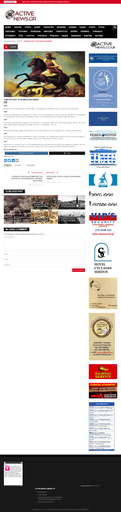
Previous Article (37, 173)
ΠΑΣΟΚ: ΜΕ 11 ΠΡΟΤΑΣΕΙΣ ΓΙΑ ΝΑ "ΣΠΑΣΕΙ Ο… (101, 429)
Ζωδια (21, 485)
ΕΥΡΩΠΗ (28, 27)
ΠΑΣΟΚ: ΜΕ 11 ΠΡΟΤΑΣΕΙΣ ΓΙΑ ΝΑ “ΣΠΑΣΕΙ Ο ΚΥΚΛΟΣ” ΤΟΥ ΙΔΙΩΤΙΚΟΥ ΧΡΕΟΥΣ (45, 2)
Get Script (96, 450)
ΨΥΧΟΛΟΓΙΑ (42, 36)
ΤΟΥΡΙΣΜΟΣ (22, 31)
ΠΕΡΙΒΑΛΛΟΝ (36, 31)
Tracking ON (107, 450)
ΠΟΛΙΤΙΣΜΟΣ (10, 31)
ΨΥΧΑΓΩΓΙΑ (54, 36)
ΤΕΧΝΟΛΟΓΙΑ (97, 31)
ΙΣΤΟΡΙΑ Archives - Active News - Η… (99, 438)
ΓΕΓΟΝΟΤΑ (17, 165)
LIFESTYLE (30, 36)
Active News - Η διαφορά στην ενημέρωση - (100, 411)
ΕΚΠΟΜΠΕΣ (85, 31)
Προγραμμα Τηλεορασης (86, 485)
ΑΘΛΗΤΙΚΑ (88, 36)
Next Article (50, 173)
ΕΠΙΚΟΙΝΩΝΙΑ (42, 492)
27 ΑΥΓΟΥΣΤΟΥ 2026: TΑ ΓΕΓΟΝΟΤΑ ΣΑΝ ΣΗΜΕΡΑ (14, 219)
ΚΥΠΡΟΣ (92, 27)
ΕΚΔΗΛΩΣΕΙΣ (76, 36)
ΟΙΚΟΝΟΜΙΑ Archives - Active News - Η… (100, 416)
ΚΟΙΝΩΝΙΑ (72, 27)
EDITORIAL (99, 36)
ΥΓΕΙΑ (21, 36)
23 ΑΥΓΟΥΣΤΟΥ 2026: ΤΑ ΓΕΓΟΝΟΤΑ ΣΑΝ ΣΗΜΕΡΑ (68, 219)
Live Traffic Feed (102, 404)
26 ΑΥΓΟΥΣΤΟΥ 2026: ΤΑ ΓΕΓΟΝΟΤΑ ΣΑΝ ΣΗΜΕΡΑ (41, 205)
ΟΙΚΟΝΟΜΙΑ (61, 27)
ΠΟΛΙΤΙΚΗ (18, 27)
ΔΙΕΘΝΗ (37, 27)
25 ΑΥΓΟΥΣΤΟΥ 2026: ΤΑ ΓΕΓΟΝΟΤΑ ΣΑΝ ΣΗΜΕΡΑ (68, 205)
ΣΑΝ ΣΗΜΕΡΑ (30, 165)
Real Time (101, 450)
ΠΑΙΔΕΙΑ (65, 36)
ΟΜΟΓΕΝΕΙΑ (48, 31)
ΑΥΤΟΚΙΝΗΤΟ (10, 36)
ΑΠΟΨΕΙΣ (74, 31)
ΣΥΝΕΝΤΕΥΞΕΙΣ (61, 31)
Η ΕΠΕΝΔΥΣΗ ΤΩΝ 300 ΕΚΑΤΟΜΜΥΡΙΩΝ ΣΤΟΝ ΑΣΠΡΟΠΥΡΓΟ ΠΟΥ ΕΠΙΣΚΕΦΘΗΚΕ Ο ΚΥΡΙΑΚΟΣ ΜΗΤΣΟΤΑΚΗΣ (27, 179)
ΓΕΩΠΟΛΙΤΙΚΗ (48, 27)
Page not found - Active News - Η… (98, 408)
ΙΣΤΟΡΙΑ (101, 27)
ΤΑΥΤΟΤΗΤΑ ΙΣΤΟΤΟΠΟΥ (46, 502)
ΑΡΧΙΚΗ (8, 27)
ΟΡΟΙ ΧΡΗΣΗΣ (42, 495)
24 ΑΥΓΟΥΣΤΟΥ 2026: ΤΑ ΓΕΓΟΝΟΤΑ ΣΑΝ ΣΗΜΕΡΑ (41, 219)
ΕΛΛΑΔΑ (83, 27)
